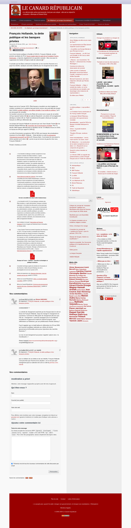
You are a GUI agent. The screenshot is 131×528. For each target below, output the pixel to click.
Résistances (14, 24)
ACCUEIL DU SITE (16, 28)
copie (35, 100)
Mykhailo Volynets (76, 303)
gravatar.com (15, 417)
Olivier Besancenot (76, 267)
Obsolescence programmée (76, 306)
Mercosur (71, 302)
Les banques (75, 178)
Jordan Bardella (75, 294)
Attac (77, 269)
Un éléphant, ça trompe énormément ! (60, 20)
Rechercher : (72, 197)
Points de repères (39, 20)
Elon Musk (85, 279)
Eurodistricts (75, 283)
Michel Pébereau (76, 183)
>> (90, 200)
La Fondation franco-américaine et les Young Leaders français (80, 112)
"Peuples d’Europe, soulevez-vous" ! (79, 134)
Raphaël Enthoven (81, 310)
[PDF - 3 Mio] (32, 256)
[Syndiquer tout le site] (65, 515)
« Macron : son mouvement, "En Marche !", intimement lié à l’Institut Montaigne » (80, 61)
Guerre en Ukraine (103, 24)
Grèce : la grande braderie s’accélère (78, 129)
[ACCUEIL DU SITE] (65, 10)
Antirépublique (75, 165)
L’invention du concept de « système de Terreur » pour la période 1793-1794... (79, 231)
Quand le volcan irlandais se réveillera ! (78, 151)
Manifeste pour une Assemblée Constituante (79, 216)
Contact (63, 499)
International (106, 20)
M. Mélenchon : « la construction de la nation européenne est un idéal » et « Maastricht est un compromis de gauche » (80, 145)
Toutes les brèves (101, 230)
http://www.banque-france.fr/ (24, 251)
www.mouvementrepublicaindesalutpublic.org (42, 340)
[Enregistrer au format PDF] (10, 50)
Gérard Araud (86, 283)
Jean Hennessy (83, 292)
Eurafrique (85, 281)
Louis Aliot (77, 296)
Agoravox (108, 202)
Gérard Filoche (76, 285)
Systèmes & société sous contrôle (46, 24)
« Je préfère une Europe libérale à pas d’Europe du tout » (80, 50)
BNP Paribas (75, 170)
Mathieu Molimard (82, 300)
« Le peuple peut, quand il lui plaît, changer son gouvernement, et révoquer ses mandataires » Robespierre (65, 504)
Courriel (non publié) (17, 400)
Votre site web (15, 407)
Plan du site (54, 499)
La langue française (76, 253)
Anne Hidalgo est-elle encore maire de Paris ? (80, 41)
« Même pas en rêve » (104, 261)
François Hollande (77, 173)
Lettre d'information (74, 499)
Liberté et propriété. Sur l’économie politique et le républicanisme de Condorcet (80, 244)
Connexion (14, 2)
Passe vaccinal (76, 308)
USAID (79, 319)
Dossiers (13, 20)
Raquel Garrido (76, 312)
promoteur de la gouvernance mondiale (40, 125)
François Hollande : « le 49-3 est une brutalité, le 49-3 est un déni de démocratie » (80, 55)
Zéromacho (85, 321)
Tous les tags (72, 264)
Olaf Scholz (87, 306)
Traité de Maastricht (77, 188)
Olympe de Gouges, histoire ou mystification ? (79, 237)
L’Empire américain (27, 24)
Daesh (79, 277)
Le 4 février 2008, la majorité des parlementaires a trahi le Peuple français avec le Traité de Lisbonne (80, 156)
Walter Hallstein (86, 319)
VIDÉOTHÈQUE (74, 257)
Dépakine (84, 277)
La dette (74, 175)
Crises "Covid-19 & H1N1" (87, 24)
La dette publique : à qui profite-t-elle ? (80, 108)
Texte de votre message (19, 428)
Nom (12, 393)
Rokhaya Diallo (76, 314)
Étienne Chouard (74, 281)
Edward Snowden (76, 279)
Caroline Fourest (83, 271)
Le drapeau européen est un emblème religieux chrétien (78, 221)
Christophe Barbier (78, 273)
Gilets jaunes (73, 249)
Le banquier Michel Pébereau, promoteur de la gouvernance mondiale (79, 118)
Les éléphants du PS (77, 180)
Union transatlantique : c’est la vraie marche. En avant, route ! (79, 138)
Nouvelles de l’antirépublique (67, 24)
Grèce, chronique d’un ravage (79, 226)
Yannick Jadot (75, 321)
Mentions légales (65, 508)
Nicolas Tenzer (83, 304)
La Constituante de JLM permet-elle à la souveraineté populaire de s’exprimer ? (108, 53)
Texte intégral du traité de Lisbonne (26, 176)
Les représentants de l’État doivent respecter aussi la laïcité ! (80, 45)
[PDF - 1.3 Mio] (32, 193)
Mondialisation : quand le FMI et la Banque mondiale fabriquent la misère (80, 124)
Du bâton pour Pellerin (77, 95)
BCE (73, 168)
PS (72, 185)
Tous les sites (100, 198)
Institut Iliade (80, 290)
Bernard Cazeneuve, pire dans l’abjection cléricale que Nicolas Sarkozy (79, 80)
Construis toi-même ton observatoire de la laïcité (77, 67)
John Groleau (33, 44)
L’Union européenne (25, 20)
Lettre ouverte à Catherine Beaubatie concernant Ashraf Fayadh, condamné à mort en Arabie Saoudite (79, 73)
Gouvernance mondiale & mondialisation (87, 20)
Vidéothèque (75, 190)
